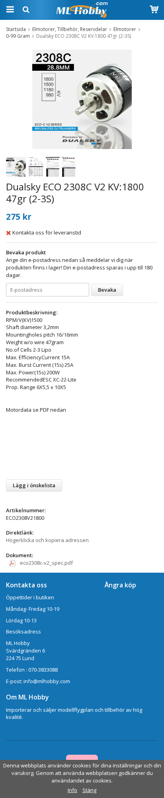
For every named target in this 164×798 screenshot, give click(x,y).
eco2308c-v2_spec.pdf (46, 562)
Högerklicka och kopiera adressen (47, 540)
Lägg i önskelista (34, 485)
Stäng (89, 790)
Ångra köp (120, 585)
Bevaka (107, 289)
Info (72, 790)
